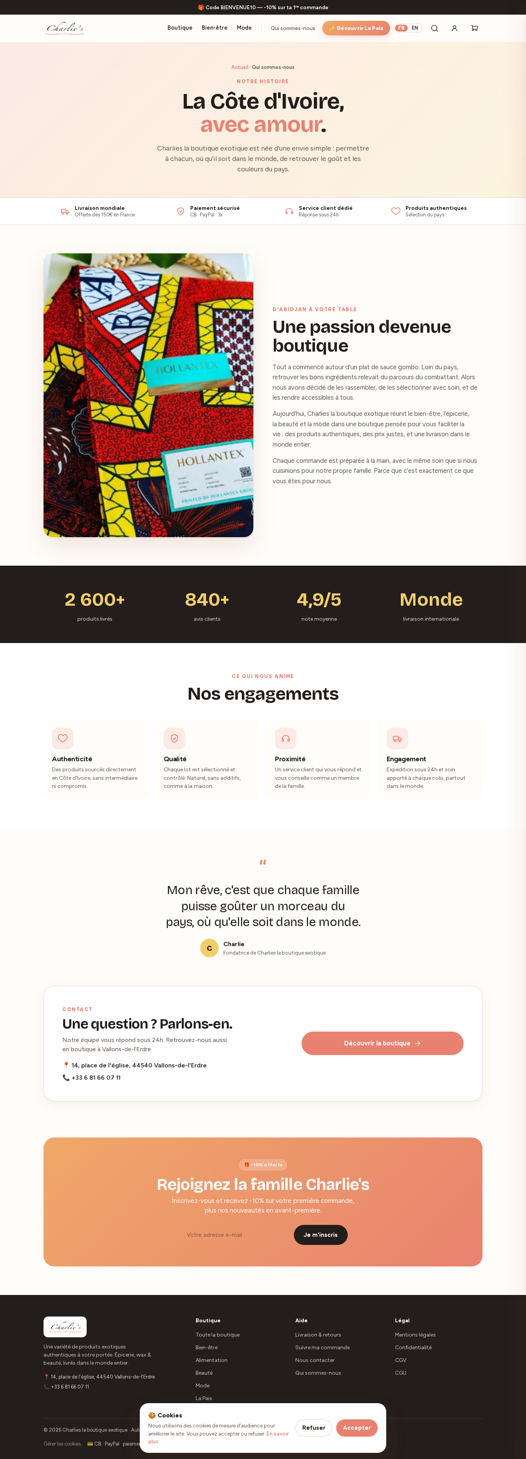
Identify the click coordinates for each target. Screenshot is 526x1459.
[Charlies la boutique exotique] (64, 28)
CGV (401, 1360)
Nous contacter (315, 1360)
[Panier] (474, 28)
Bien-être (215, 27)
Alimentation (212, 1360)
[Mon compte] (454, 28)
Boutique (180, 27)
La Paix (204, 1398)
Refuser (313, 1427)
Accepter (357, 1427)
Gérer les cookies (62, 1444)
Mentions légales (415, 1335)
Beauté (204, 1373)
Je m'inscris (321, 1234)
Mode (244, 27)
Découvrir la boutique (377, 1043)
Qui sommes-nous (293, 28)
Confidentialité (413, 1347)
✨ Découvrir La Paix (356, 28)
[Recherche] (434, 28)
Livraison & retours (318, 1335)
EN (415, 28)
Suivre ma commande (322, 1347)
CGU (400, 1373)
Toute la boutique (218, 1335)
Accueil (239, 67)
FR (401, 28)
